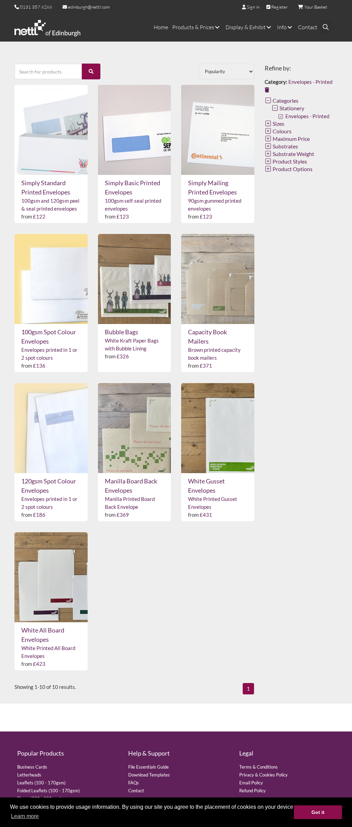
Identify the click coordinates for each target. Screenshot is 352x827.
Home (161, 27)
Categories (285, 100)
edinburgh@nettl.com (88, 7)
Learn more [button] (25, 816)
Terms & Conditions (258, 767)
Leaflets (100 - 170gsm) (41, 782)
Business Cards (32, 767)
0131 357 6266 (36, 7)
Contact (307, 27)
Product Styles (289, 161)
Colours (282, 131)
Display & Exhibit (246, 27)
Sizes (278, 123)
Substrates (285, 146)
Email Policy (251, 782)
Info (282, 27)
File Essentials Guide (148, 767)
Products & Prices (193, 27)
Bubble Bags (121, 332)
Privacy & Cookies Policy (263, 775)
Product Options (292, 169)
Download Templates (149, 775)
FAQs (133, 782)
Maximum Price (291, 138)
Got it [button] (317, 812)
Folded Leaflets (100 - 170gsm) (48, 790)
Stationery (291, 108)
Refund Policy (252, 790)
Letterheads (29, 775)
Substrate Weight (293, 153)
